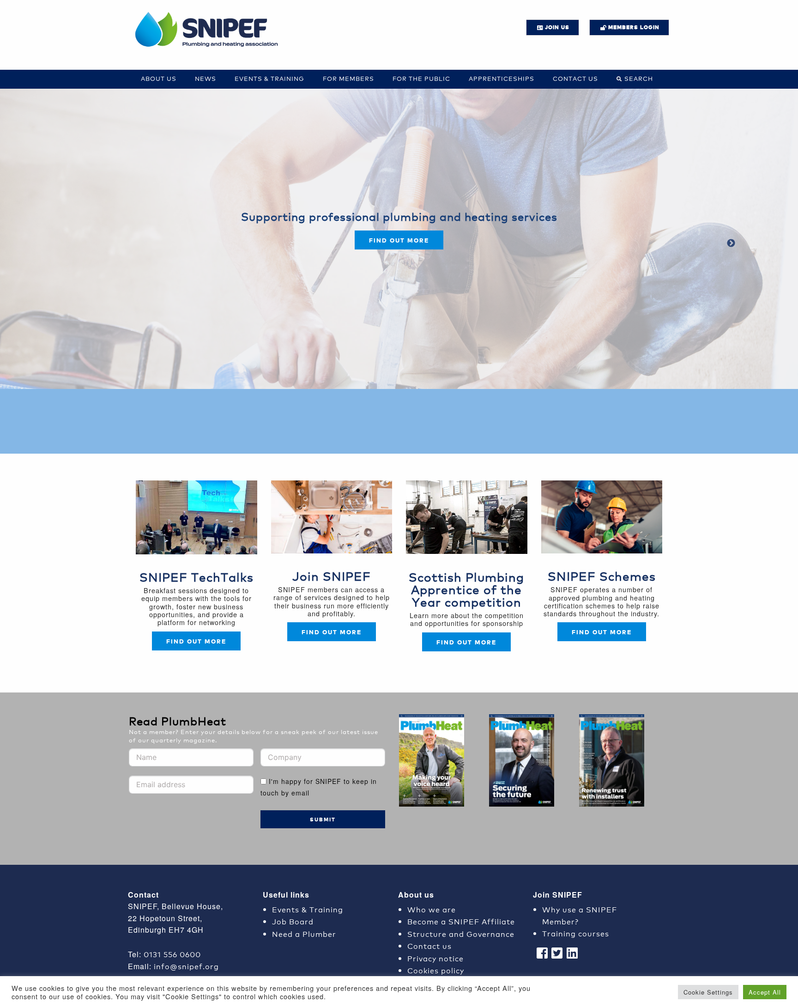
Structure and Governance (460, 933)
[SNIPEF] (209, 30)
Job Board (293, 921)
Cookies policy (435, 970)
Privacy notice (435, 958)
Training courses (575, 933)
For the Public (421, 78)
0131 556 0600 (172, 953)
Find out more (399, 240)
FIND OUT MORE (332, 631)
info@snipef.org (186, 965)
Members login (633, 27)
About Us (158, 78)
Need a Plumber (304, 933)
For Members (348, 78)
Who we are (431, 909)
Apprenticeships (501, 78)
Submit (323, 819)
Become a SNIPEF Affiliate (461, 921)
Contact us (575, 78)
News (205, 78)
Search (638, 78)
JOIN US (557, 27)
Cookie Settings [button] (708, 992)
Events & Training (269, 78)
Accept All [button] (765, 992)
